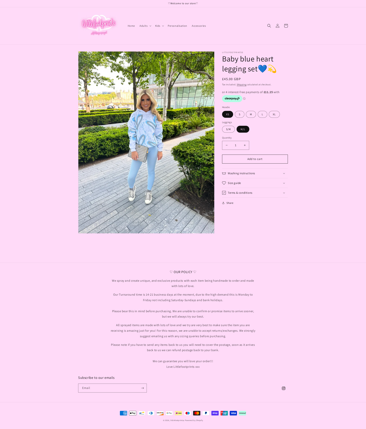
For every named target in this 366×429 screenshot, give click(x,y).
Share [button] (230, 203)
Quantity (227, 137)
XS (227, 114)
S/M (228, 129)
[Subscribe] (142, 388)
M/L (243, 129)
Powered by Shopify (194, 420)
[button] (145, 26)
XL (274, 114)
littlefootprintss (177, 420)
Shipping (241, 84)
